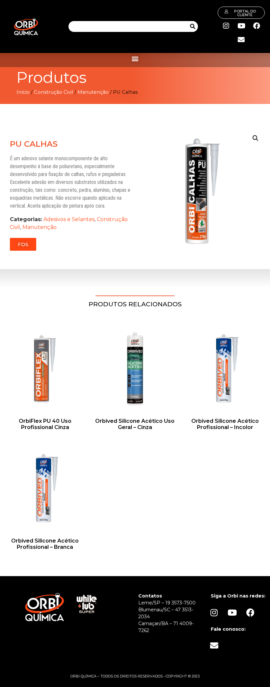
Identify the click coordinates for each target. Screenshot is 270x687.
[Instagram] (226, 26)
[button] (135, 58)
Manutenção (93, 92)
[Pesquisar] (192, 26)
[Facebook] (257, 26)
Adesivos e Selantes (68, 219)
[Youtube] (241, 26)
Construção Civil (53, 92)
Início (23, 92)
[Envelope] (241, 39)
